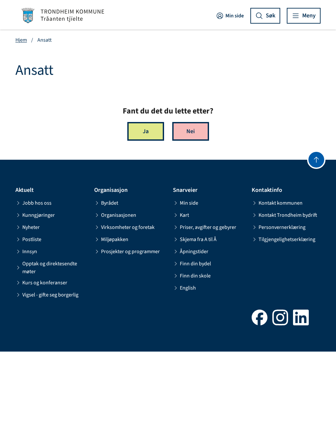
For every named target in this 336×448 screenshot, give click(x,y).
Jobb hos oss (37, 203)
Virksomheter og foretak (128, 227)
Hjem (21, 40)
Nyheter (31, 227)
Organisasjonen (118, 215)
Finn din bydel (195, 263)
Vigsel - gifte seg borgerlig (50, 294)
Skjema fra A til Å (198, 239)
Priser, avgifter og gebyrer (208, 227)
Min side (234, 15)
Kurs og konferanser (44, 282)
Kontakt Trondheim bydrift (288, 215)
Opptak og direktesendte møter (49, 267)
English (188, 288)
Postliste (31, 239)
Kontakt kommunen (281, 203)
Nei (190, 131)
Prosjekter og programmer (130, 251)
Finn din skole (195, 275)
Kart (184, 215)
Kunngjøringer (38, 215)
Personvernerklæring (282, 227)
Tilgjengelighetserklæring (287, 239)
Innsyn (29, 251)
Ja (146, 131)
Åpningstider (194, 251)
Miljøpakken (114, 239)
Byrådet (109, 203)
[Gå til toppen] (316, 160)
